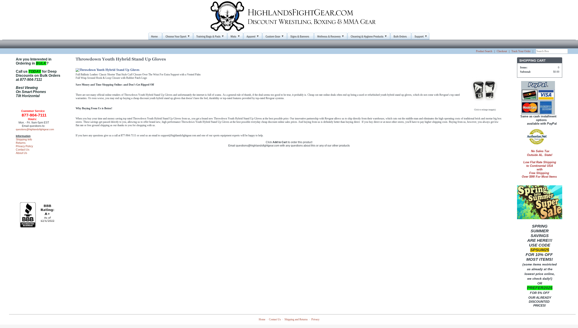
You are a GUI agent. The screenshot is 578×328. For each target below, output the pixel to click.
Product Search (484, 51)
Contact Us (22, 149)
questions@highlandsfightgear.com (35, 129)
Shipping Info (24, 139)
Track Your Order (521, 51)
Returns (21, 142)
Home (262, 319)
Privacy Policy (24, 146)
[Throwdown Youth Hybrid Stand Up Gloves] (485, 105)
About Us (21, 153)
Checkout (502, 51)
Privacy (315, 319)
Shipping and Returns (296, 319)
